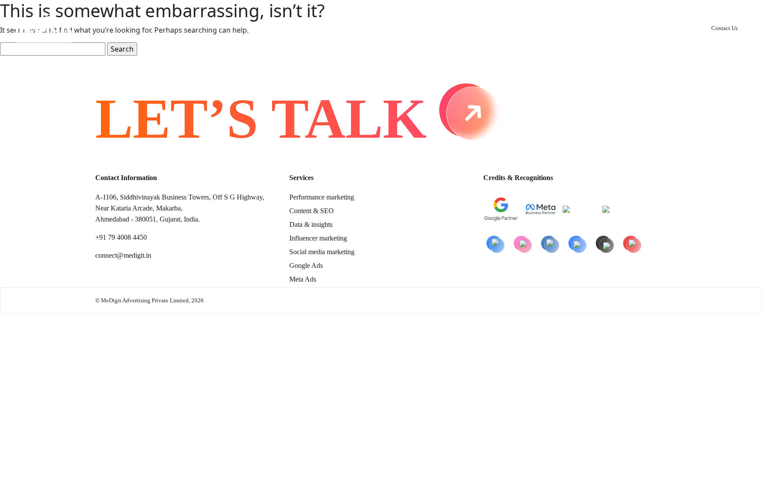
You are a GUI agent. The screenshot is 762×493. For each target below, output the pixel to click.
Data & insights (310, 224)
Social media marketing (322, 252)
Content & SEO (311, 211)
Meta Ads (302, 279)
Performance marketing (321, 197)
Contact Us (724, 28)
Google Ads (306, 265)
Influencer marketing (318, 238)
